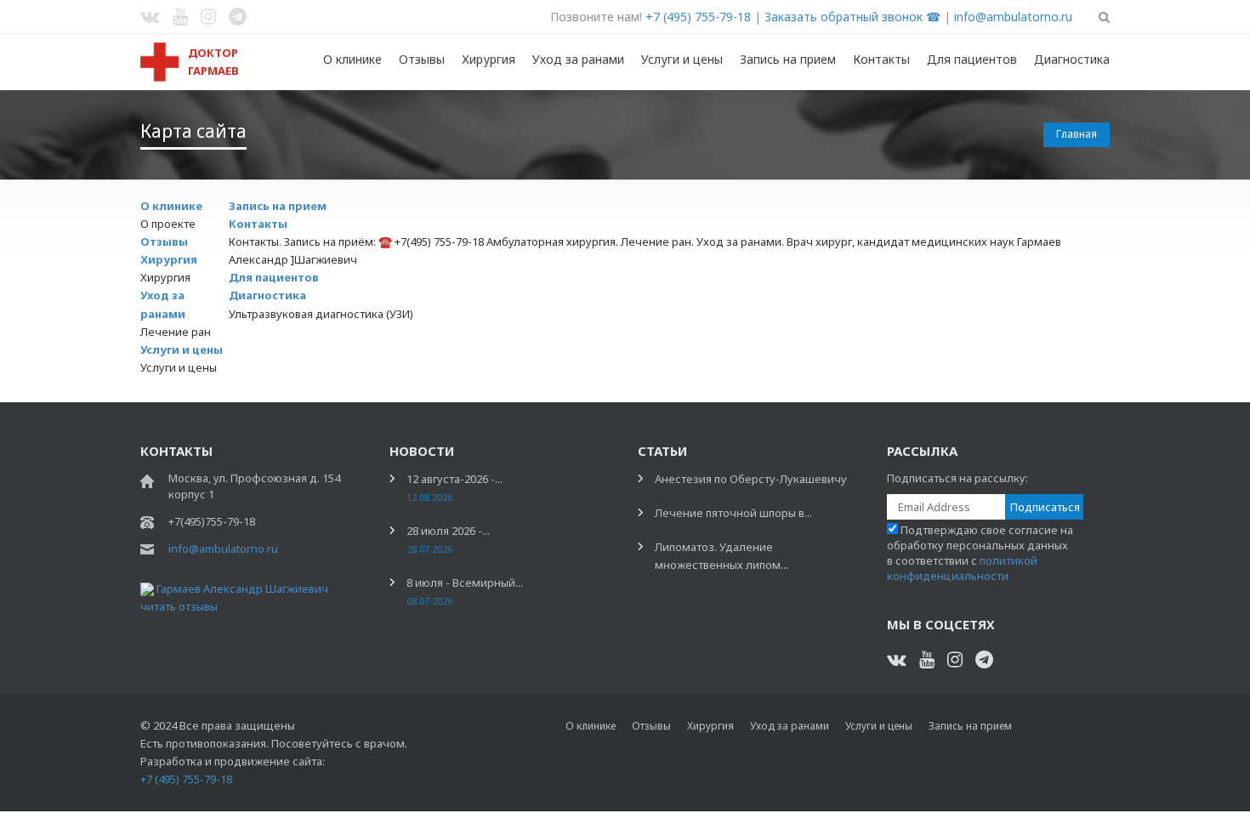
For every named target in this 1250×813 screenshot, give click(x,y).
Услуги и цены (682, 59)
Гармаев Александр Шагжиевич (242, 588)
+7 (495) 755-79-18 (698, 17)
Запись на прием (788, 59)
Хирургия (488, 59)
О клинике (352, 59)
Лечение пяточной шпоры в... (733, 512)
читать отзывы (179, 606)
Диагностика (1072, 59)
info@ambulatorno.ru (1013, 17)
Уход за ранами (578, 59)
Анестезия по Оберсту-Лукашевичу (751, 478)
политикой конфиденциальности (962, 568)
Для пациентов (972, 59)
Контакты (881, 59)
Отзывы (422, 59)
